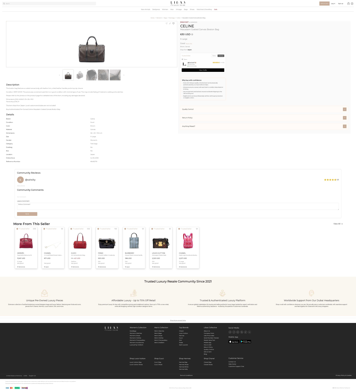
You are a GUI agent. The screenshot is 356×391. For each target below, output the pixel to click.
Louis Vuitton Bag (135, 362)
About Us (207, 331)
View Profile (203, 70)
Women (165, 9)
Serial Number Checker (211, 338)
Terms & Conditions (186, 375)
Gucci (181, 338)
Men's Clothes (158, 338)
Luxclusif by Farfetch (136, 345)
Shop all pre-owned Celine (178, 320)
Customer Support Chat (236, 366)
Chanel (181, 331)
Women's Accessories (137, 342)
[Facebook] (233, 332)
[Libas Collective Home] (116, 329)
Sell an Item (208, 352)
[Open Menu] (352, 3)
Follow (214, 55)
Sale (215, 9)
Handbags (133, 331)
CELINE (187, 26)
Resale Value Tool (209, 340)
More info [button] (189, 44)
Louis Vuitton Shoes (136, 364)
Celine (178, 18)
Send (27, 214)
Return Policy (208, 347)
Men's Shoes (158, 335)
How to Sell (207, 345)
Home (152, 18)
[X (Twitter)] (241, 332)
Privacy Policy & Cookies (344, 375)
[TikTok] (245, 332)
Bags (186, 9)
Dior (180, 340)
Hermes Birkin (183, 367)
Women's (159, 18)
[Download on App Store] (234, 341)
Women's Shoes (135, 335)
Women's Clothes (135, 338)
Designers (156, 9)
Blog (205, 354)
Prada (181, 342)
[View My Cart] (348, 3)
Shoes (192, 9)
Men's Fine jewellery (160, 340)
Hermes (181, 335)
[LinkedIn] (249, 332)
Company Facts (209, 333)
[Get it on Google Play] (245, 341)
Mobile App (207, 342)
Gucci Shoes (158, 364)
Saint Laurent (183, 345)
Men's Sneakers (159, 342)
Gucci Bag (157, 362)
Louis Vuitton (183, 333)
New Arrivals (145, 9)
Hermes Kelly (183, 369)
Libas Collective (210, 328)
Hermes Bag (183, 362)
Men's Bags (158, 333)
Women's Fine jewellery (137, 340)
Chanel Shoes (208, 364)
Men (172, 9)
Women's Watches (136, 333)
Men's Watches (159, 331)
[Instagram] (230, 332)
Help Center (232, 364)
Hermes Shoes (183, 364)
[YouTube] (237, 332)
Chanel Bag (207, 362)
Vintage (179, 9)
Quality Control (209, 349)
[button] (174, 23)
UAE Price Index (209, 335)
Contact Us (232, 362)
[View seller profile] (184, 64)
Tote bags (172, 18)
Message (221, 55)
